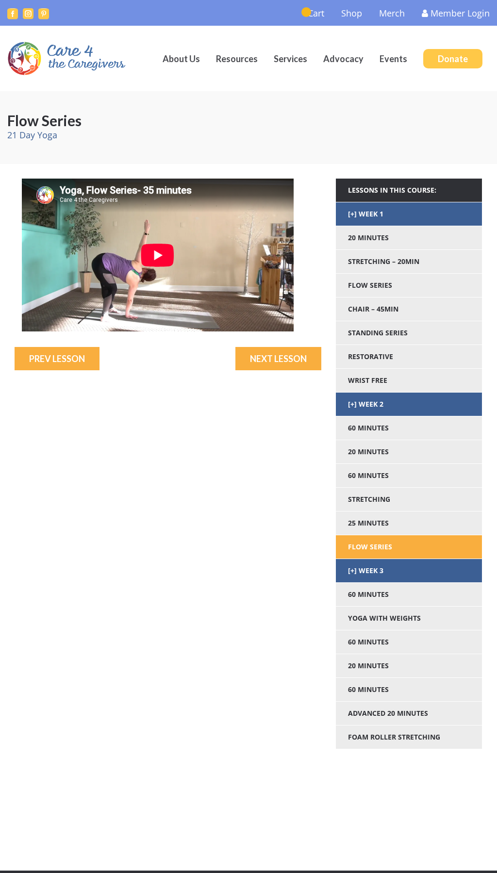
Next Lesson (278, 358)
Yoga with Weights (384, 618)
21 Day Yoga (32, 135)
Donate (453, 58)
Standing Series (378, 332)
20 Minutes (368, 237)
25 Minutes (368, 522)
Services (290, 58)
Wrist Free (367, 380)
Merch (392, 13)
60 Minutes (368, 427)
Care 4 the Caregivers (68, 58)
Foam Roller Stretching (394, 736)
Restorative (370, 356)
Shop (351, 13)
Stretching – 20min (383, 261)
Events (393, 58)
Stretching (369, 499)
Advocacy (343, 58)
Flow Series (370, 285)
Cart (316, 13)
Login (460, 13)
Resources (237, 58)
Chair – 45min (373, 308)
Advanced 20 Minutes (388, 713)
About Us (181, 58)
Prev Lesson (57, 358)
